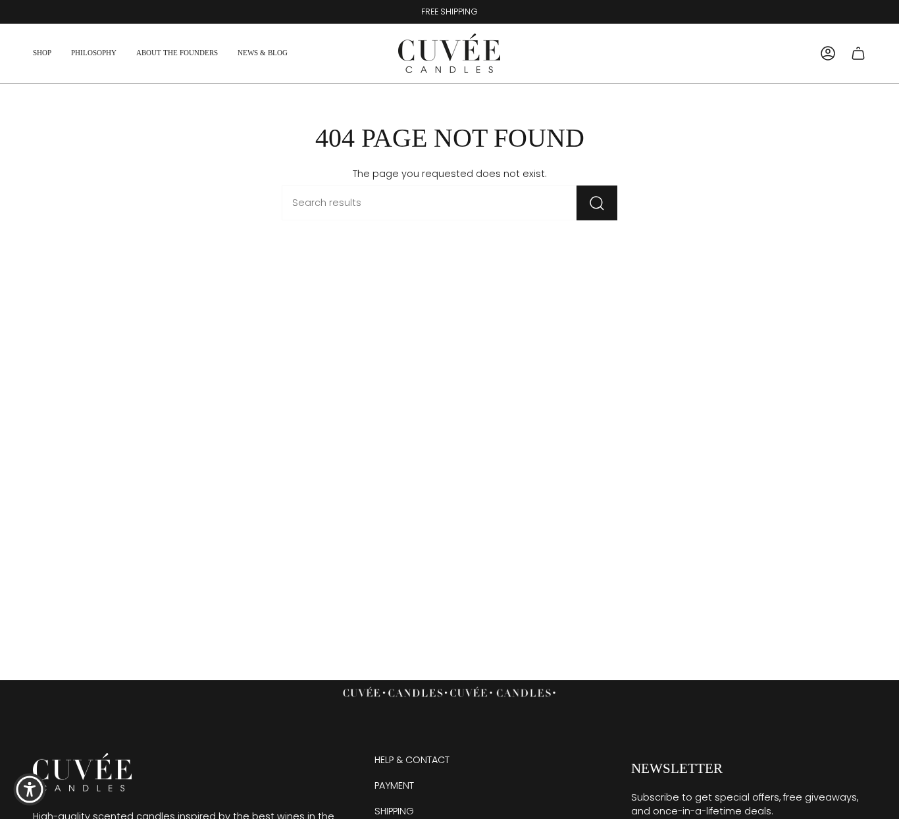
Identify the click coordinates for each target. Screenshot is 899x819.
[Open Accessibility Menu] (29, 789)
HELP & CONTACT (412, 759)
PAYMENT (394, 785)
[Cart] (858, 53)
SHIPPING (394, 811)
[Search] (597, 203)
